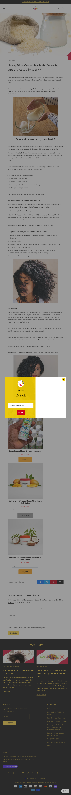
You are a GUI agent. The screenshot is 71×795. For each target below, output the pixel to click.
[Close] (63, 379)
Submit (20, 412)
